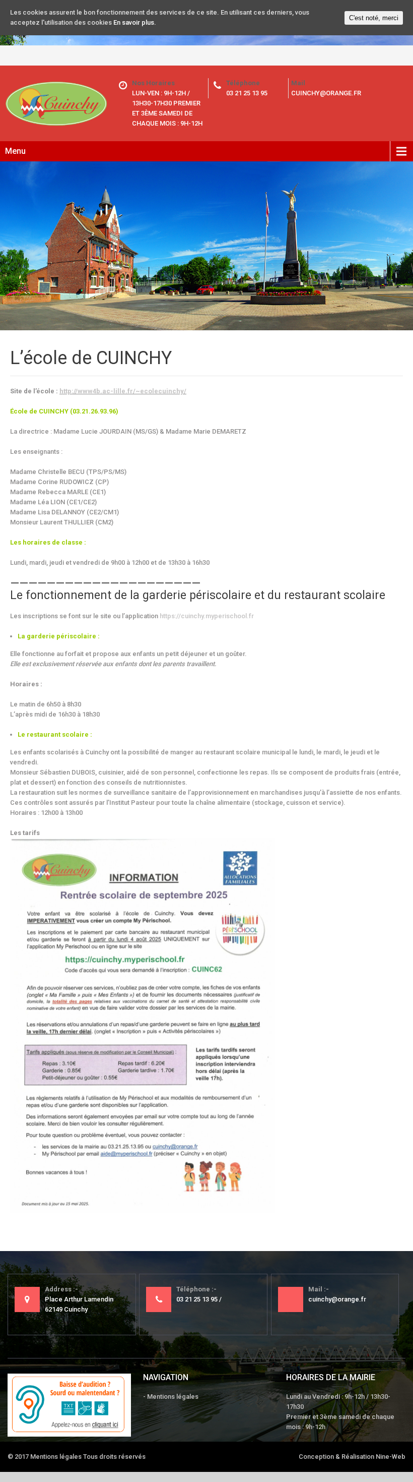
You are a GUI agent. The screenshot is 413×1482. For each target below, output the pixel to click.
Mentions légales (56, 1456)
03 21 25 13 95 (246, 93)
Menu (15, 151)
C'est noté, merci (373, 18)
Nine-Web (390, 1456)
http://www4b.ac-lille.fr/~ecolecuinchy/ (122, 391)
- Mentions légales (170, 1396)
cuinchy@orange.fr (326, 93)
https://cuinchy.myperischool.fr (207, 616)
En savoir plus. (134, 22)
